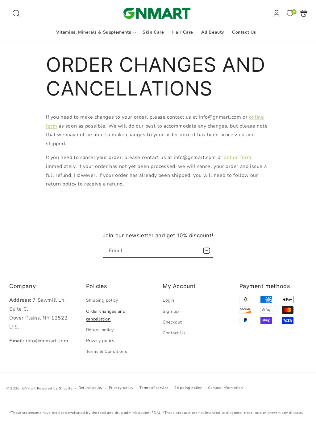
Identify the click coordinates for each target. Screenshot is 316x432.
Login (168, 300)
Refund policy (91, 387)
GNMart (29, 388)
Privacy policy (100, 341)
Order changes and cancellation (106, 315)
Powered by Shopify (55, 388)
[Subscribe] (206, 250)
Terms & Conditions (106, 351)
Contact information (225, 387)
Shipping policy (102, 300)
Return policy (100, 330)
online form (238, 157)
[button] (16, 13)
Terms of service (153, 387)
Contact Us (174, 333)
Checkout (172, 322)
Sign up (171, 311)
